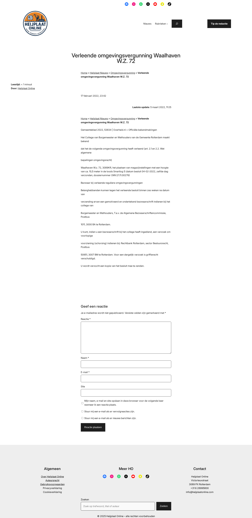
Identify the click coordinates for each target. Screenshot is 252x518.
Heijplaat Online (26, 88)
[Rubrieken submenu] (167, 24)
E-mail (85, 372)
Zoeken (85, 499)
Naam (85, 357)
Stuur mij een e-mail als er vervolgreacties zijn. (109, 411)
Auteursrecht (52, 480)
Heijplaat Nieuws (99, 72)
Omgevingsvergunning (123, 72)
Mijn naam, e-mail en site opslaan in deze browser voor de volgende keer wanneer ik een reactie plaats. (123, 402)
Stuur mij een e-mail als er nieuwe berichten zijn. (110, 418)
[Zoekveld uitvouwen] (177, 24)
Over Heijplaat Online (52, 476)
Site (83, 386)
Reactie (86, 319)
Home (84, 72)
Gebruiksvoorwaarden (52, 484)
